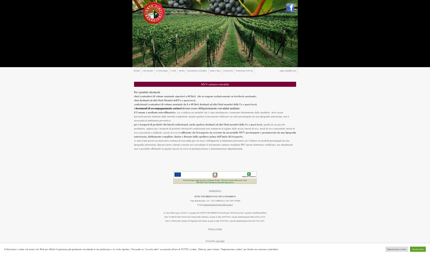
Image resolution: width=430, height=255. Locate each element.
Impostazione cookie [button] (396, 249)
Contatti (228, 70)
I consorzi (162, 70)
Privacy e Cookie (215, 228)
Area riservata (288, 70)
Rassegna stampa (197, 70)
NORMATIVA (215, 190)
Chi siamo (148, 70)
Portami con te (244, 70)
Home (137, 70)
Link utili (215, 70)
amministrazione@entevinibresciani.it (218, 204)
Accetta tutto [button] (418, 249)
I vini (173, 70)
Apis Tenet (220, 241)
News (182, 70)
